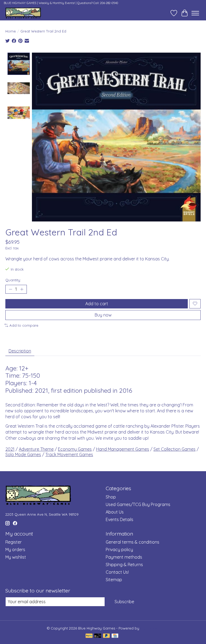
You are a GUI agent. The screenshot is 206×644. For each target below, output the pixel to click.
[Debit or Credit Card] (97, 636)
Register (13, 542)
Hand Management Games (122, 449)
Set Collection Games (174, 449)
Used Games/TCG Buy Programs (138, 504)
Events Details (119, 519)
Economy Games (75, 449)
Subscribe (124, 601)
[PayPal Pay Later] (106, 636)
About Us (115, 512)
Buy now (103, 315)
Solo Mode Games (23, 454)
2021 (9, 449)
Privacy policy (119, 549)
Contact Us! (117, 572)
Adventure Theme (36, 449)
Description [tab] (20, 351)
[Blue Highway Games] (23, 13)
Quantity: (13, 280)
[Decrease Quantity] (10, 289)
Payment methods (124, 557)
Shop (111, 497)
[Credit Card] (115, 636)
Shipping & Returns (124, 564)
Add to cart (96, 303)
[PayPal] (89, 636)
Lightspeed (149, 628)
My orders (15, 549)
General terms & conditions (132, 542)
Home (10, 31)
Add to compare (23, 325)
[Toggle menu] (195, 13)
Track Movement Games (69, 454)
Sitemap (114, 579)
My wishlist (15, 557)
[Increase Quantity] (21, 289)
